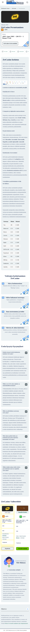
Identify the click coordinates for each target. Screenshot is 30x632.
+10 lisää (22, 538)
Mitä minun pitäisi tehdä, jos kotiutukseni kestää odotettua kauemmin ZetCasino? (10, 437)
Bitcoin (17, 538)
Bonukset (13, 51)
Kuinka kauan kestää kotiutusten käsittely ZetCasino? (11, 353)
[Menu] (2, 2)
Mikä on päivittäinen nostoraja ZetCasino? (11, 411)
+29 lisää (4, 539)
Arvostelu (6, 51)
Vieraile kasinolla (22, 548)
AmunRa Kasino (22, 512)
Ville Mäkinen (21, 563)
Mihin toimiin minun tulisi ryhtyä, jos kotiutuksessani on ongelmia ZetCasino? (11, 468)
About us (4, 609)
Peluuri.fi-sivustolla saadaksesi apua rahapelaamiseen (16, 623)
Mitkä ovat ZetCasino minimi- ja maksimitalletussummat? (11, 384)
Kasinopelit (21, 51)
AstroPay (4, 535)
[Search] (27, 2)
